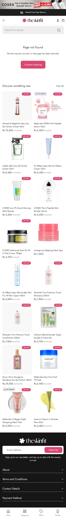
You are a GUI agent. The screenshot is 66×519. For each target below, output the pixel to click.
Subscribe (53, 449)
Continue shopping (33, 64)
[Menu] (3, 20)
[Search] (59, 30)
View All (60, 86)
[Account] (57, 20)
